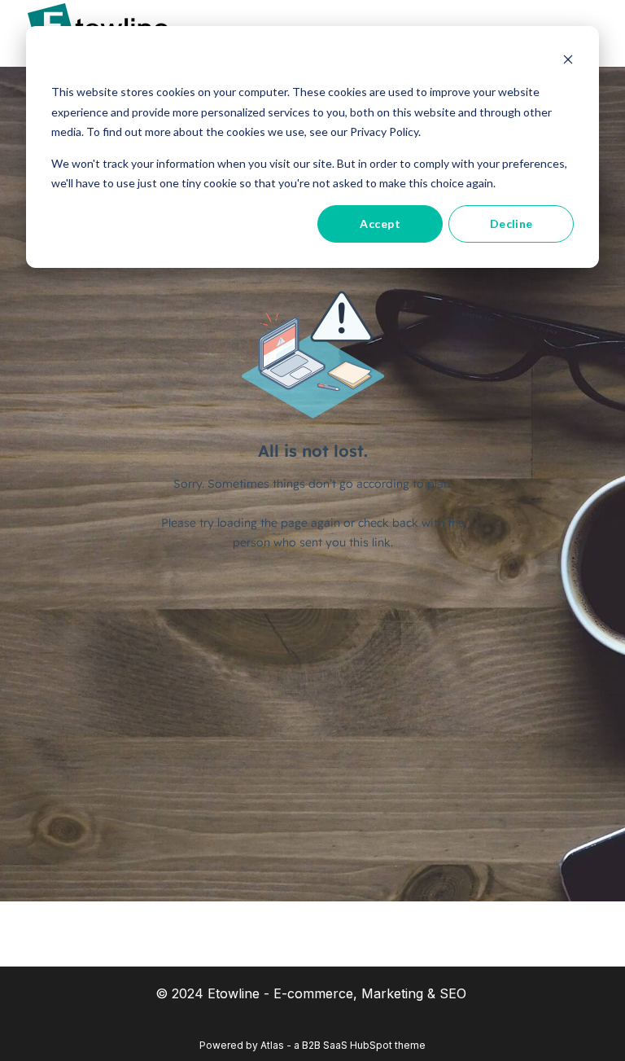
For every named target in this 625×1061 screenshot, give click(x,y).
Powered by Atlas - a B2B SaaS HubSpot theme (312, 1045)
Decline (511, 223)
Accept (380, 223)
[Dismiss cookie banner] (568, 61)
